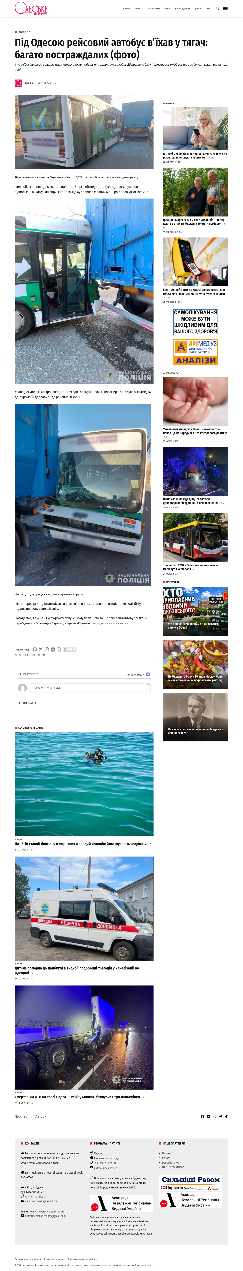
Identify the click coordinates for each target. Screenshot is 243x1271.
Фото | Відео (181, 8)
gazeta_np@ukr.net (105, 1168)
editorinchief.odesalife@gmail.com (45, 1216)
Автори (40, 1116)
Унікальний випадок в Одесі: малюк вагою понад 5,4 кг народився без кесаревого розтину (195, 431)
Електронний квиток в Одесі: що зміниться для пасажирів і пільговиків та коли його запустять (194, 291)
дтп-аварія (30, 654)
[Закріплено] (225, 8)
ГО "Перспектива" (173, 1167)
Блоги (167, 8)
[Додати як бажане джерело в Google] (69, 649)
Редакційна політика (54, 1259)
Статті (137, 8)
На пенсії (167, 1153)
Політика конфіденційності (28, 1259)
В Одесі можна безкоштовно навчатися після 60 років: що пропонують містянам (195, 156)
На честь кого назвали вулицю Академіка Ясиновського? (195, 731)
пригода (41, 654)
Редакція (28, 82)
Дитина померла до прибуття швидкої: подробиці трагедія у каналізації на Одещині (77, 970)
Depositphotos (170, 1162)
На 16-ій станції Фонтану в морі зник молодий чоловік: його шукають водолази (81, 844)
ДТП (79, 177)
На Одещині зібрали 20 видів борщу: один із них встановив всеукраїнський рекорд (195, 678)
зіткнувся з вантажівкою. (110, 623)
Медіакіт (99, 1153)
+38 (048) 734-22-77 (35, 1196)
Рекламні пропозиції (106, 1158)
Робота (166, 1158)
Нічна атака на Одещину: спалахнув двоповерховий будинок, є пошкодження (190, 501)
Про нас (198, 8)
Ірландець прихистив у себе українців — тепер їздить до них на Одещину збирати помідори (193, 222)
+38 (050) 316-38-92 (105, 1163)
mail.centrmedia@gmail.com (41, 1201)
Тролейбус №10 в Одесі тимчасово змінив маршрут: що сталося (191, 567)
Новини (127, 8)
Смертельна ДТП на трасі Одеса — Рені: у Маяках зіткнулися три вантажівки (77, 1097)
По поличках (154, 8)
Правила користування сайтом (82, 1259)
